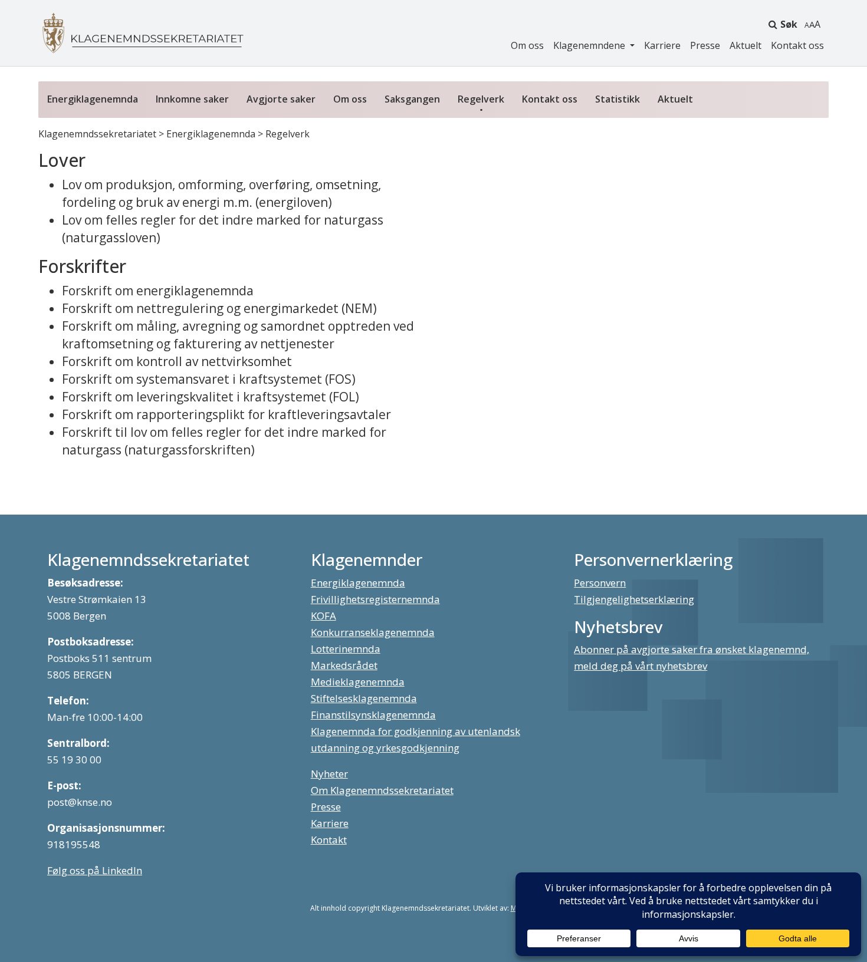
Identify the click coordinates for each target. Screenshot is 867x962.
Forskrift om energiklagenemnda (158, 290)
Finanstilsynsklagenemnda (373, 715)
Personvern (600, 582)
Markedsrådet (344, 665)
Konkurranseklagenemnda (373, 632)
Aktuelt (745, 45)
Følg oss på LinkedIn (94, 870)
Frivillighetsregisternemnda (375, 599)
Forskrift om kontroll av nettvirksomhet (177, 361)
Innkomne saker (192, 99)
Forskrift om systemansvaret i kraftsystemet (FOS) (209, 379)
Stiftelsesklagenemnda (364, 698)
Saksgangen (412, 99)
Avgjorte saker (281, 99)
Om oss (527, 45)
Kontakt (329, 839)
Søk (788, 24)
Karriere (662, 45)
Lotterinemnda (345, 648)
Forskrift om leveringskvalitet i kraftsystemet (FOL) (210, 396)
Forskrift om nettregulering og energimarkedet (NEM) (219, 308)
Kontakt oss (797, 45)
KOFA (323, 615)
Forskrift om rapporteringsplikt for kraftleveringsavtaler (226, 414)
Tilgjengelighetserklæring (634, 599)
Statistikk (617, 99)
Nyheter (329, 773)
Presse (705, 45)
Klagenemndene (590, 45)
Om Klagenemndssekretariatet (382, 790)
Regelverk (481, 99)
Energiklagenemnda (92, 99)
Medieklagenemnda (358, 681)
